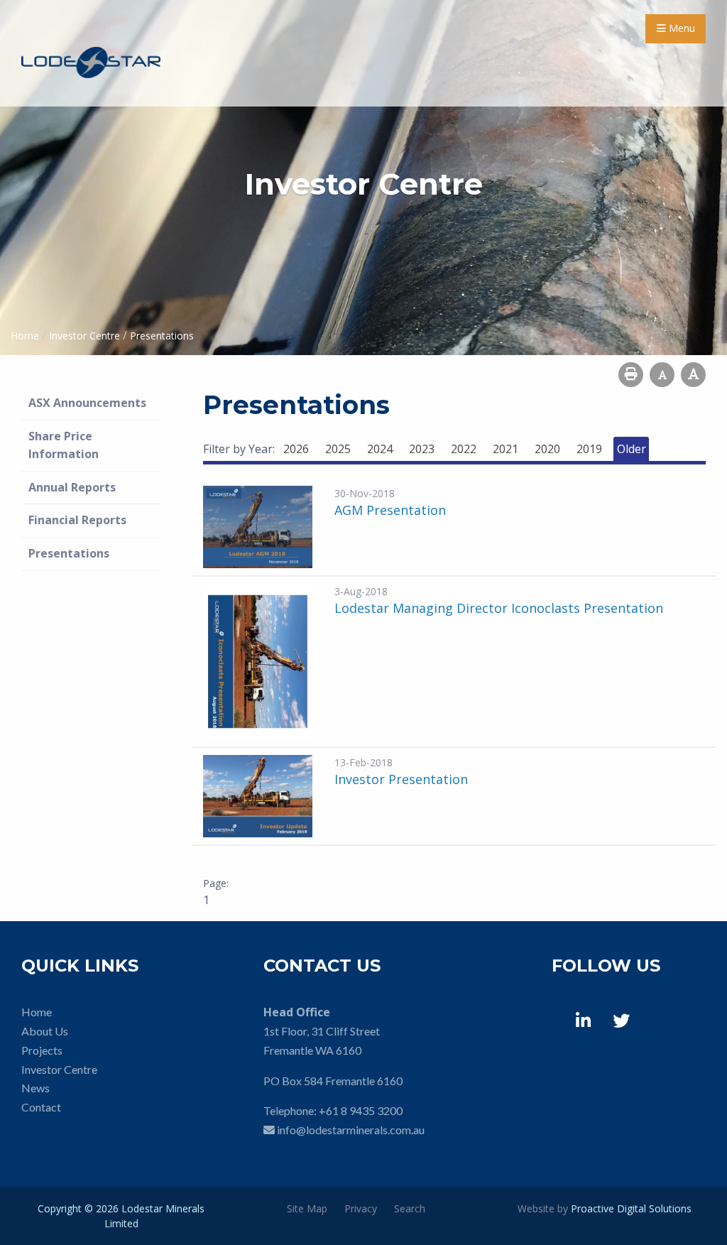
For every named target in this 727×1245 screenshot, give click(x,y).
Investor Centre (59, 1069)
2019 (589, 449)
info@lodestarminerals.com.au (351, 1129)
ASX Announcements (87, 403)
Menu (680, 28)
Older (631, 449)
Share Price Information (63, 445)
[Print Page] (630, 374)
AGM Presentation (390, 509)
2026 (296, 449)
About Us (44, 1031)
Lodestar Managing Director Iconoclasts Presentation (498, 607)
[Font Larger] (693, 374)
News (35, 1087)
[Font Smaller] (662, 374)
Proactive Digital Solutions (631, 1208)
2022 (463, 449)
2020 (547, 449)
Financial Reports (77, 520)
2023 (421, 449)
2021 (505, 449)
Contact (41, 1107)
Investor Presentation (401, 779)
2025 (338, 449)
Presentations (68, 553)
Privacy (360, 1208)
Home (36, 1011)
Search (409, 1208)
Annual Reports (72, 487)
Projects (41, 1050)
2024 (380, 449)
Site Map (307, 1208)
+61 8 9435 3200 (361, 1110)
